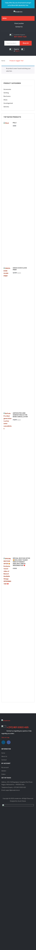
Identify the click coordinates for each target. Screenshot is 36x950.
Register (16, 49)
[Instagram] (3, 742)
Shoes (5, 100)
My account (5, 767)
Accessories (7, 89)
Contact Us (19, 27)
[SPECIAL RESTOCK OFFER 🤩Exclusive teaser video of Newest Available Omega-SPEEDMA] (8, 628)
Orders (3, 774)
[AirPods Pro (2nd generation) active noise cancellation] (8, 483)
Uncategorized (8, 103)
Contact (4, 760)
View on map (5, 737)
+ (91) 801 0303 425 (18, 727)
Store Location (19, 23)
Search (26, 43)
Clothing (6, 93)
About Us (4, 756)
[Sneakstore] (18, 12)
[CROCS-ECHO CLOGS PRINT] (8, 338)
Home (3, 61)
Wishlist (3, 771)
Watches (6, 107)
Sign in (17, 51)
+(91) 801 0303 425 (19, 787)
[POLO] (8, 193)
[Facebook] (9, 742)
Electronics (7, 96)
